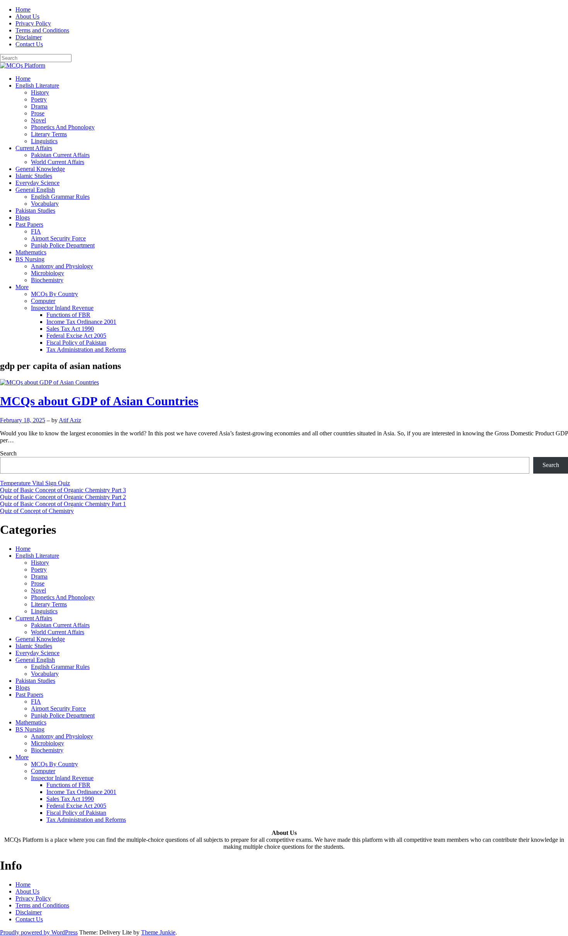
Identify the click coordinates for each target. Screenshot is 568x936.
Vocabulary (45, 203)
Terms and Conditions (42, 30)
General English (35, 189)
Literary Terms (49, 134)
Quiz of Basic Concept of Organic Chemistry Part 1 (63, 504)
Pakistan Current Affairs (60, 155)
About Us (27, 16)
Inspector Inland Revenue (62, 308)
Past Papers (29, 224)
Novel (38, 120)
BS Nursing (29, 259)
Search (8, 453)
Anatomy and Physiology (62, 266)
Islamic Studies (33, 176)
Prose (37, 113)
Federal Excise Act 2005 (76, 335)
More (22, 287)
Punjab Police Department (63, 245)
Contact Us (29, 44)
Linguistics (44, 141)
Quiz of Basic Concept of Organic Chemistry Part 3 (63, 490)
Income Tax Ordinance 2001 (81, 321)
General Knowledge (40, 169)
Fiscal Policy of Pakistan (76, 342)
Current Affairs (33, 148)
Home (23, 9)
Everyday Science (37, 182)
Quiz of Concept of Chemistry (37, 511)
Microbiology (47, 273)
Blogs (22, 217)
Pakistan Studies (35, 210)
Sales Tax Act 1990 (70, 328)
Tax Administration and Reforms (86, 349)
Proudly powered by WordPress (39, 932)
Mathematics (30, 252)
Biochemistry (47, 280)
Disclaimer (28, 37)
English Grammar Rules (60, 196)
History (40, 92)
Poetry (39, 99)
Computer (43, 301)
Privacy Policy (33, 23)
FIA (36, 231)
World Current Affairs (57, 162)
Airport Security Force (58, 238)
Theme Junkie (158, 932)
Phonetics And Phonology (63, 127)
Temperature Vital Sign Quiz (35, 483)
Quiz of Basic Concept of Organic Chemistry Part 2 (63, 497)
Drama (39, 106)
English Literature (37, 85)
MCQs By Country (54, 294)
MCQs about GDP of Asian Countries (99, 401)
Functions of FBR (68, 314)
